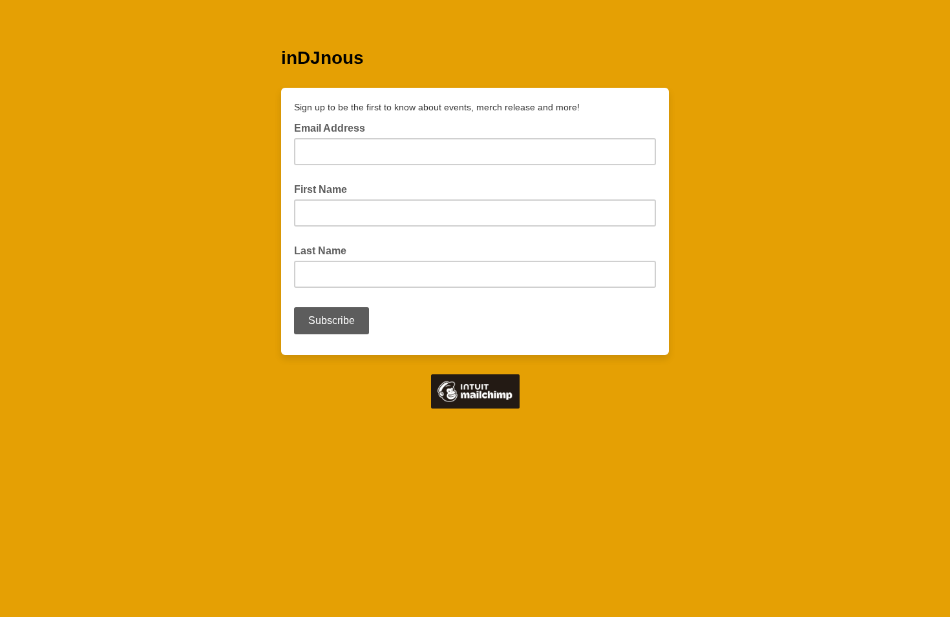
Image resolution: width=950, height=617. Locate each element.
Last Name (320, 250)
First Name (320, 189)
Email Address (333, 127)
